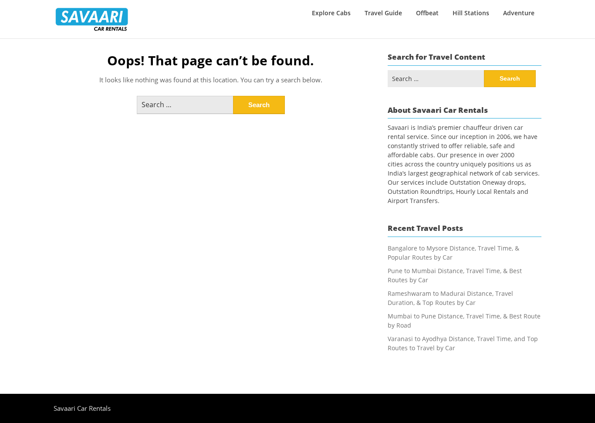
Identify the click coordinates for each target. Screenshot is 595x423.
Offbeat (427, 13)
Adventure (518, 13)
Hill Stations (471, 13)
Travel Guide (383, 13)
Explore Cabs (331, 13)
